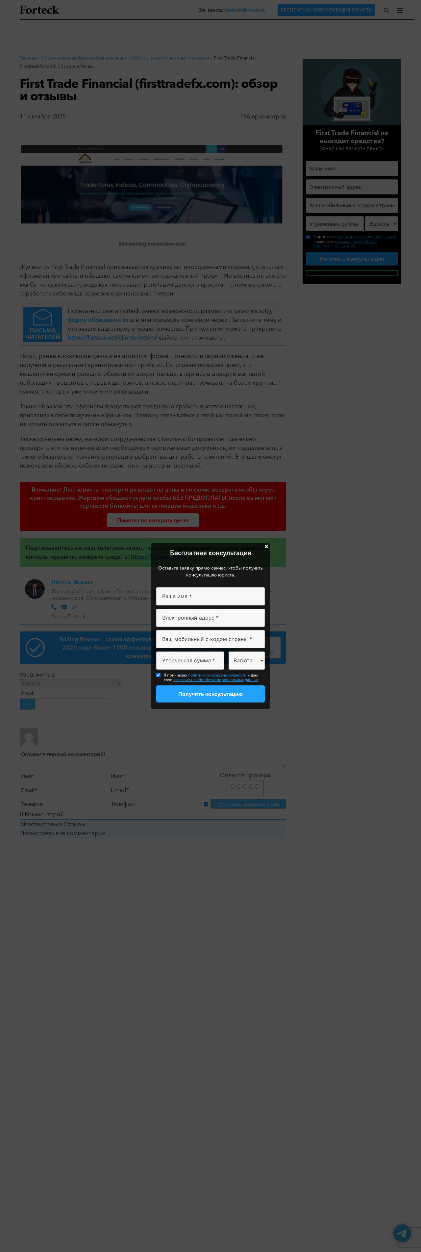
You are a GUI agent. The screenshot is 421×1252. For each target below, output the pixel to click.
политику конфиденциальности (217, 675)
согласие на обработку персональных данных (215, 679)
